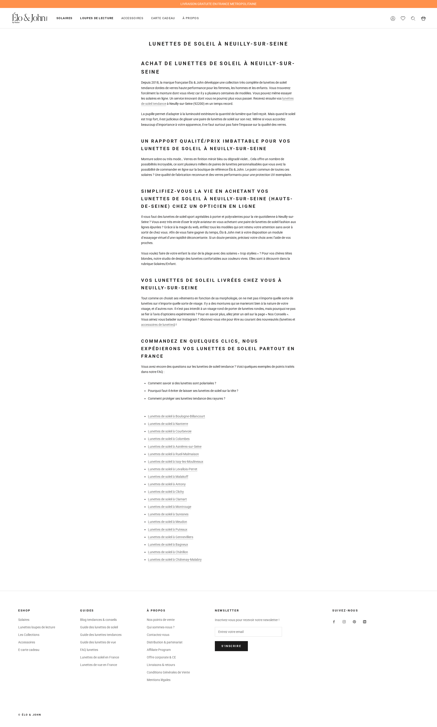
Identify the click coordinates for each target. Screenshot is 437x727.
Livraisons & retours (161, 665)
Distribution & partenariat (165, 642)
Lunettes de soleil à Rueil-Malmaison (173, 454)
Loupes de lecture (96, 18)
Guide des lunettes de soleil (99, 627)
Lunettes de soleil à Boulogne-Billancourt (176, 416)
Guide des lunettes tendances (101, 635)
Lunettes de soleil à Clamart (167, 499)
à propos (191, 18)
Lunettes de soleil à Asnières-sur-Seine (174, 446)
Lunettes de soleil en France (99, 657)
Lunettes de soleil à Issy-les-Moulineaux (175, 461)
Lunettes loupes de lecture (36, 627)
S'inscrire (231, 646)
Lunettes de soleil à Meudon (167, 522)
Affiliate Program (159, 650)
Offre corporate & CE (161, 657)
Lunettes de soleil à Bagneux (168, 544)
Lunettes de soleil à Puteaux (167, 529)
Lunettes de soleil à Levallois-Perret (172, 469)
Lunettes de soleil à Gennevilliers (170, 537)
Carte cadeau (163, 18)
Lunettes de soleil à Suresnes (168, 514)
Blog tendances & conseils (98, 620)
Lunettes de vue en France (98, 665)
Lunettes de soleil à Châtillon (168, 552)
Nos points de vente (161, 620)
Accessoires (132, 18)
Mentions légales (158, 680)
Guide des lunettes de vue (98, 642)
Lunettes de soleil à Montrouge (169, 507)
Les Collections (28, 635)
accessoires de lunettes (157, 324)
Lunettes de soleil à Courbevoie (169, 431)
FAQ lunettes (89, 650)
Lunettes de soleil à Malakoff (168, 476)
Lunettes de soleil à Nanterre (168, 424)
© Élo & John (29, 714)
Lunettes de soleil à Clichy (166, 491)
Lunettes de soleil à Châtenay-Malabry (175, 559)
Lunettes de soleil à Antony (167, 484)
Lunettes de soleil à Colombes (169, 439)
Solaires (64, 18)
